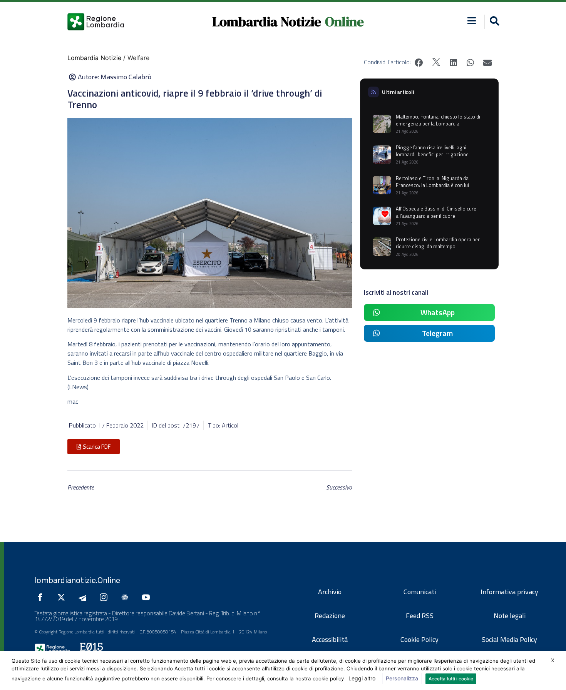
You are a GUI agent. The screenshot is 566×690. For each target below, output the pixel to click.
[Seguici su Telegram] (84, 597)
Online (344, 21)
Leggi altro (361, 678)
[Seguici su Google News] (126, 597)
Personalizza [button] (402, 678)
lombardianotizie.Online (77, 579)
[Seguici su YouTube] (148, 597)
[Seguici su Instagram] (105, 597)
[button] (472, 20)
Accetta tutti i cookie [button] (451, 679)
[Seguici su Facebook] (42, 597)
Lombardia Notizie (266, 21)
